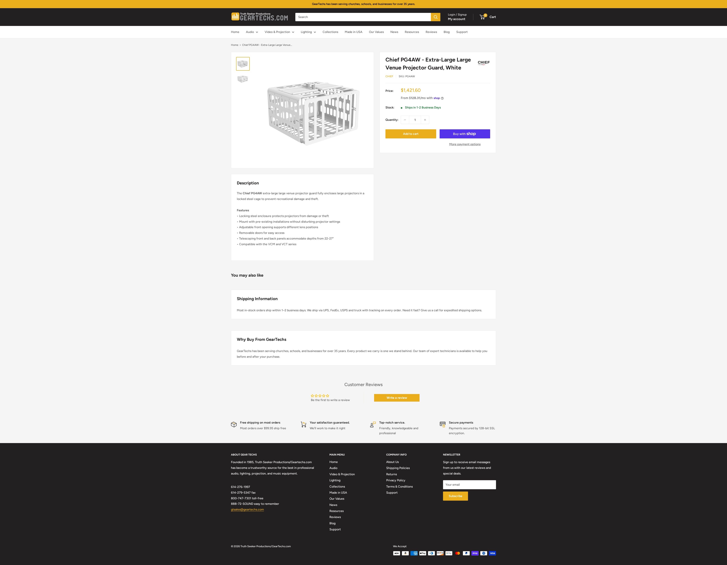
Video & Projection (277, 32)
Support (462, 32)
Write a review (397, 398)
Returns (391, 474)
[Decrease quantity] (405, 120)
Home (235, 32)
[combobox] (363, 17)
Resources (412, 32)
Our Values (376, 32)
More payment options (465, 144)
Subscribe (455, 496)
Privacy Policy (395, 480)
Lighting (306, 32)
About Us (392, 462)
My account (456, 19)
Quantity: (392, 120)
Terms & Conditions (399, 486)
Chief (389, 76)
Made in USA (353, 32)
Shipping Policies (398, 468)
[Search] (435, 17)
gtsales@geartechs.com (247, 509)
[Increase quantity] (425, 120)
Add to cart (410, 134)
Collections (330, 32)
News (394, 32)
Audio (250, 32)
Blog (447, 32)
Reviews (431, 32)
